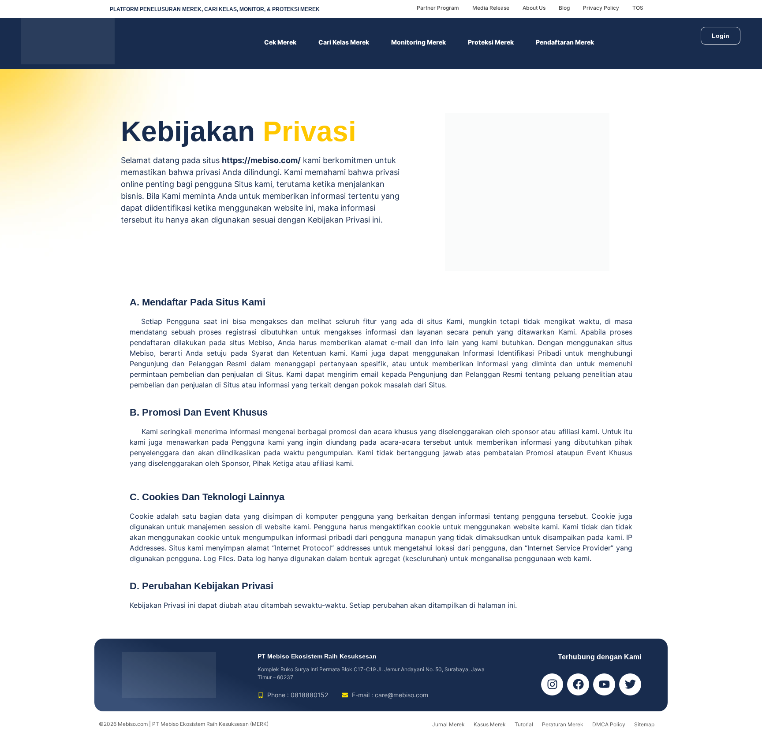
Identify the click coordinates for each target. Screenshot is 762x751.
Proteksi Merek (491, 42)
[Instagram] (552, 684)
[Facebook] (578, 684)
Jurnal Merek (448, 724)
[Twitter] (630, 684)
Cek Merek (280, 42)
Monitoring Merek (418, 42)
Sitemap (644, 724)
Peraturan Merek (562, 724)
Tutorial (524, 724)
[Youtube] (604, 684)
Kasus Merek (490, 724)
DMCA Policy (608, 724)
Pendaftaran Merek (565, 42)
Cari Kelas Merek (343, 42)
